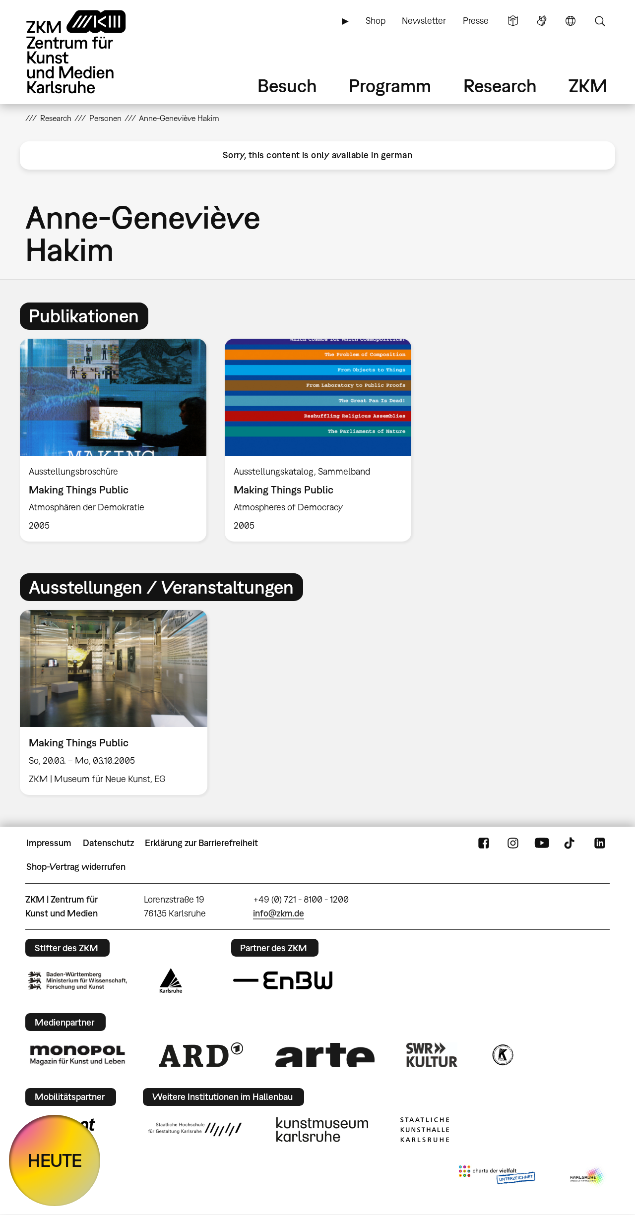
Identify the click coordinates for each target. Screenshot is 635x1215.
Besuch (287, 85)
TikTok (570, 843)
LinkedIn (600, 843)
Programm (390, 85)
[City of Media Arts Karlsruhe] (588, 1176)
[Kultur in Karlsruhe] (502, 1054)
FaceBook (484, 843)
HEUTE (55, 1160)
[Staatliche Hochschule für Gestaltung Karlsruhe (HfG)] (195, 1129)
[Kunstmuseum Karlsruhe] (322, 1129)
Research (500, 85)
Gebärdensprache (542, 21)
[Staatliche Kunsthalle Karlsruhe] (424, 1129)
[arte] (325, 1055)
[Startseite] (89, 52)
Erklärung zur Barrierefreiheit (201, 843)
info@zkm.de (278, 913)
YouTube (542, 843)
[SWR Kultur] (432, 1054)
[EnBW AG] (282, 980)
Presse (476, 20)
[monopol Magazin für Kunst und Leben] (77, 1054)
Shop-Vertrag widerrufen (76, 866)
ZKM (588, 85)
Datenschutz (108, 843)
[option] (113, 440)
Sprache (570, 21)
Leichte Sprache (513, 21)
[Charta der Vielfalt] (497, 1176)
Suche (600, 21)
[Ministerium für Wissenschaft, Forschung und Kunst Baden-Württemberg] (77, 981)
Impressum (48, 843)
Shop (375, 20)
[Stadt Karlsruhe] (171, 980)
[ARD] (201, 1054)
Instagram (513, 843)
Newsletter (424, 20)
